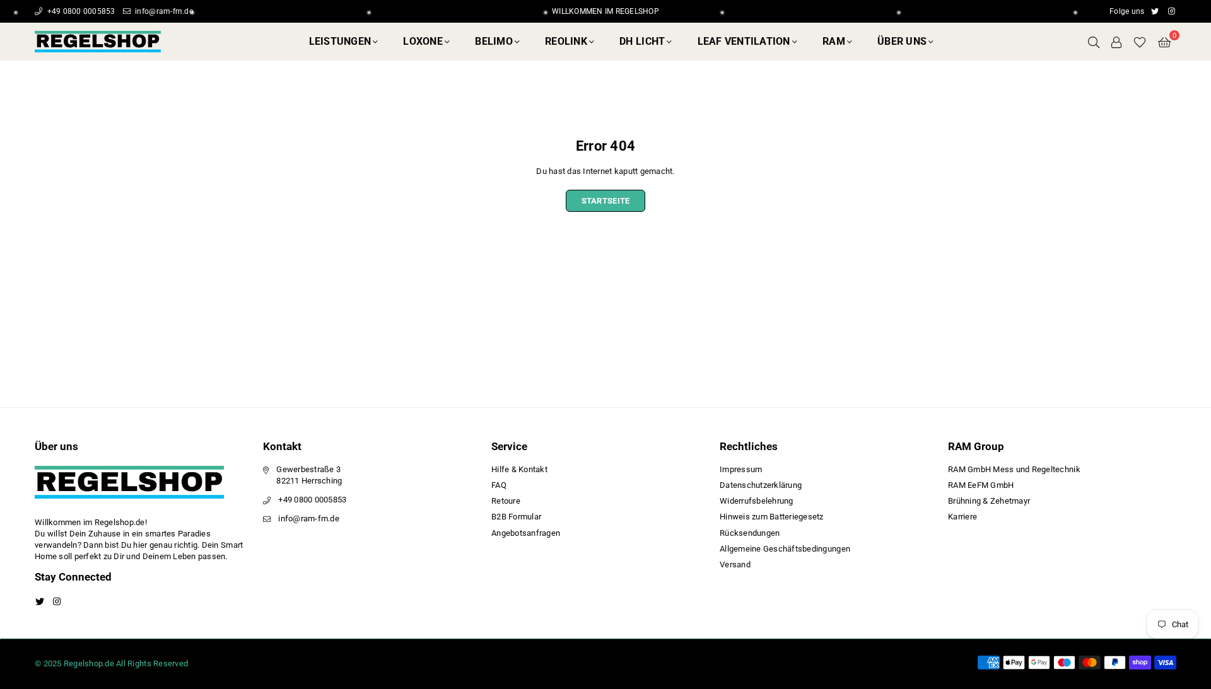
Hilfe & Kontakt (519, 469)
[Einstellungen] (1116, 41)
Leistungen (340, 41)
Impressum (741, 469)
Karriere (962, 516)
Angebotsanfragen (525, 533)
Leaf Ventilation (744, 41)
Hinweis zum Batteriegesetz (772, 516)
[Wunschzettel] (1140, 41)
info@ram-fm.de (163, 11)
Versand (735, 564)
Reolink (566, 41)
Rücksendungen (750, 533)
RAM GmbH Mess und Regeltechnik (1014, 469)
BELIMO (494, 41)
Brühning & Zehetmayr (989, 501)
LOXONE (423, 41)
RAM (833, 41)
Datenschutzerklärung (761, 485)
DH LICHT (642, 41)
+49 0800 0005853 (80, 11)
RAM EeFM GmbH (981, 485)
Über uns (902, 41)
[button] (1164, 41)
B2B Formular (516, 516)
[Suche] (1093, 41)
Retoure (505, 501)
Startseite (606, 201)
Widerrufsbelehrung (756, 501)
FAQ (498, 485)
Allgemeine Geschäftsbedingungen (785, 548)
